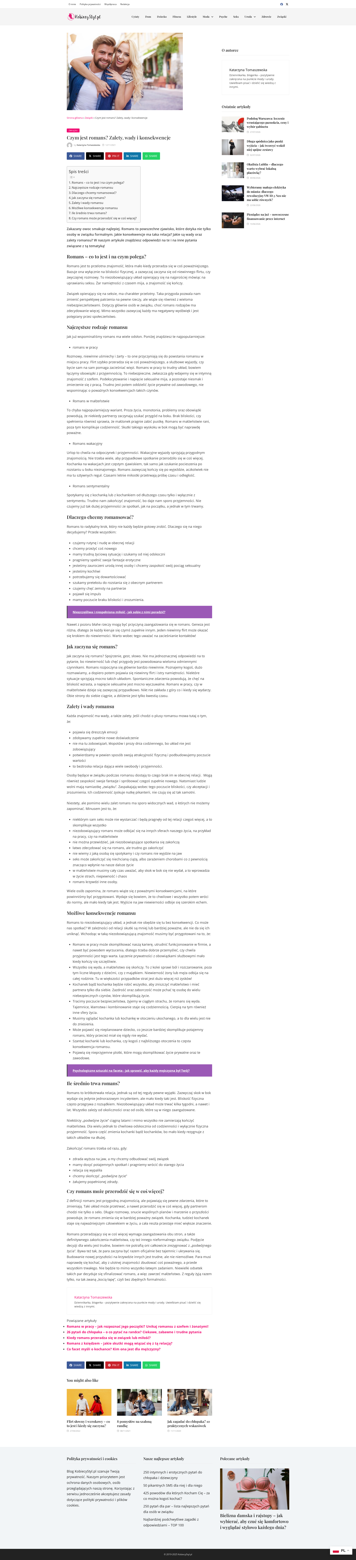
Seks (236, 16)
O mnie (72, 4)
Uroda (248, 16)
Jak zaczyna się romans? (89, 198)
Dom (148, 16)
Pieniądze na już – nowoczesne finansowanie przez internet (268, 216)
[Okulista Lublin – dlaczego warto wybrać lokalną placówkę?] (233, 165)
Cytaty (135, 16)
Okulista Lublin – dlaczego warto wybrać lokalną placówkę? (265, 168)
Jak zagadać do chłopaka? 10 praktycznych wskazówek (188, 1423)
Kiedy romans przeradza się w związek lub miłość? (109, 1337)
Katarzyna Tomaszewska (88, 145)
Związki (281, 16)
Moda (206, 16)
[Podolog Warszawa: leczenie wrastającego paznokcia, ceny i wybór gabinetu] (233, 119)
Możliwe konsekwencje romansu (95, 208)
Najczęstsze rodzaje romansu (92, 188)
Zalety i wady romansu (87, 203)
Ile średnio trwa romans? (89, 213)
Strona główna (75, 117)
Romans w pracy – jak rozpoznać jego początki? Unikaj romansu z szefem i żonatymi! (137, 1326)
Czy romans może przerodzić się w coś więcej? (104, 218)
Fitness (177, 16)
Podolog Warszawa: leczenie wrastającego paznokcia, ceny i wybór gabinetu (268, 122)
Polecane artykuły (235, 1458)
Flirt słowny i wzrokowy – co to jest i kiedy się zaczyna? (88, 1423)
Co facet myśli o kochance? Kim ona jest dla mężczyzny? (114, 1349)
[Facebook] (282, 4)
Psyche (223, 16)
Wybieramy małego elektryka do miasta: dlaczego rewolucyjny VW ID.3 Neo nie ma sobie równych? (266, 193)
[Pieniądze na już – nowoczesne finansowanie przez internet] (233, 215)
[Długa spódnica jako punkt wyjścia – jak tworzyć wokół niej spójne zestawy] (233, 142)
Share (78, 156)
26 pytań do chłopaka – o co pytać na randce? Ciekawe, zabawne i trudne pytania (134, 1332)
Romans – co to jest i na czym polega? (98, 183)
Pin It (115, 156)
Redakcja (125, 4)
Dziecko (162, 16)
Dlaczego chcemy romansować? (94, 193)
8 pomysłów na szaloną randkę (134, 1423)
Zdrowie (266, 16)
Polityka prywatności (90, 4)
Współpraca (110, 4)
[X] (287, 4)
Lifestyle (192, 16)
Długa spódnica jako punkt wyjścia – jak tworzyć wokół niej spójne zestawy (266, 145)
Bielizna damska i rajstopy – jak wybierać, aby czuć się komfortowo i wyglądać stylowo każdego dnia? (254, 1521)
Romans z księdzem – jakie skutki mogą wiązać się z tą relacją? (119, 1343)
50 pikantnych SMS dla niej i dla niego (172, 1485)
